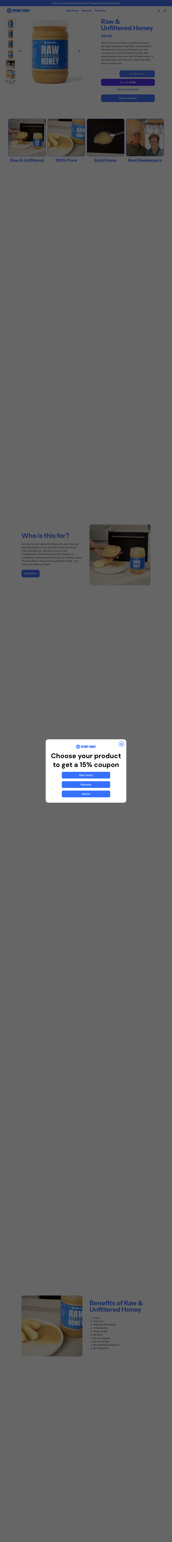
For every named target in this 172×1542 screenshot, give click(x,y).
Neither (86, 793)
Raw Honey (86, 775)
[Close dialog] (121, 744)
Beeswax (86, 784)
